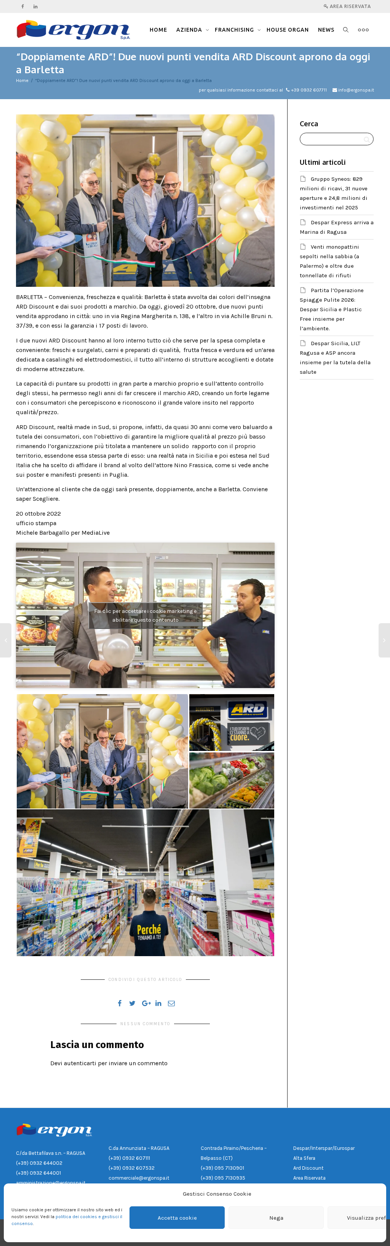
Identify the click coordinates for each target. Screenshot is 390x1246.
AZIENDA (190, 30)
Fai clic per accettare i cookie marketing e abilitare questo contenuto (145, 615)
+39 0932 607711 (309, 90)
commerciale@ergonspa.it (139, 1178)
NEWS (326, 30)
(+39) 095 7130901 (222, 1168)
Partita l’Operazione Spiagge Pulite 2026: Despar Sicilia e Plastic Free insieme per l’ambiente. (332, 309)
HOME (158, 30)
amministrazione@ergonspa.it (51, 1183)
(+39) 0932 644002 (39, 1163)
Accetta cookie (177, 1217)
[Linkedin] (35, 6)
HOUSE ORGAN (288, 30)
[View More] (363, 30)
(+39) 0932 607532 (132, 1168)
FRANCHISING (235, 30)
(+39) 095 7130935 (223, 1178)
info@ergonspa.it (356, 90)
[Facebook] (22, 6)
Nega (276, 1217)
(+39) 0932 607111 (129, 1158)
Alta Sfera (304, 1158)
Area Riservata (309, 1178)
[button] (102, 751)
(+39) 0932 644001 (38, 1173)
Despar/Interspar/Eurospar (324, 1148)
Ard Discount (308, 1168)
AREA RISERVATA (349, 6)
